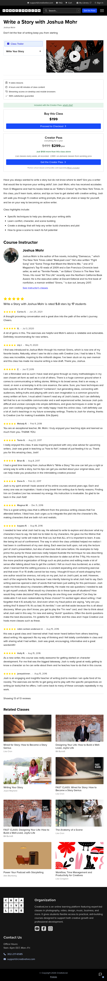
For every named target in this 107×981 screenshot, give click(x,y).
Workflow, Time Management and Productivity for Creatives (74, 874)
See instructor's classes (35, 288)
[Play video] (75, 56)
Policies (53, 976)
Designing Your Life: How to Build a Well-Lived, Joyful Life (78, 746)
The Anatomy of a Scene (69, 829)
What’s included (73, 168)
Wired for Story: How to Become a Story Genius (25, 746)
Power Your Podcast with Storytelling (23, 872)
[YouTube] (37, 928)
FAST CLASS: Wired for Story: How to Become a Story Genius (76, 789)
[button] (100, 974)
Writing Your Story (13, 787)
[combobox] (62, 10)
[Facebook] (43, 928)
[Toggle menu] (101, 10)
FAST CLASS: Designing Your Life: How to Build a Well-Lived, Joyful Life (26, 831)
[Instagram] (50, 928)
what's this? (68, 105)
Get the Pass (89, 10)
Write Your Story (15, 51)
